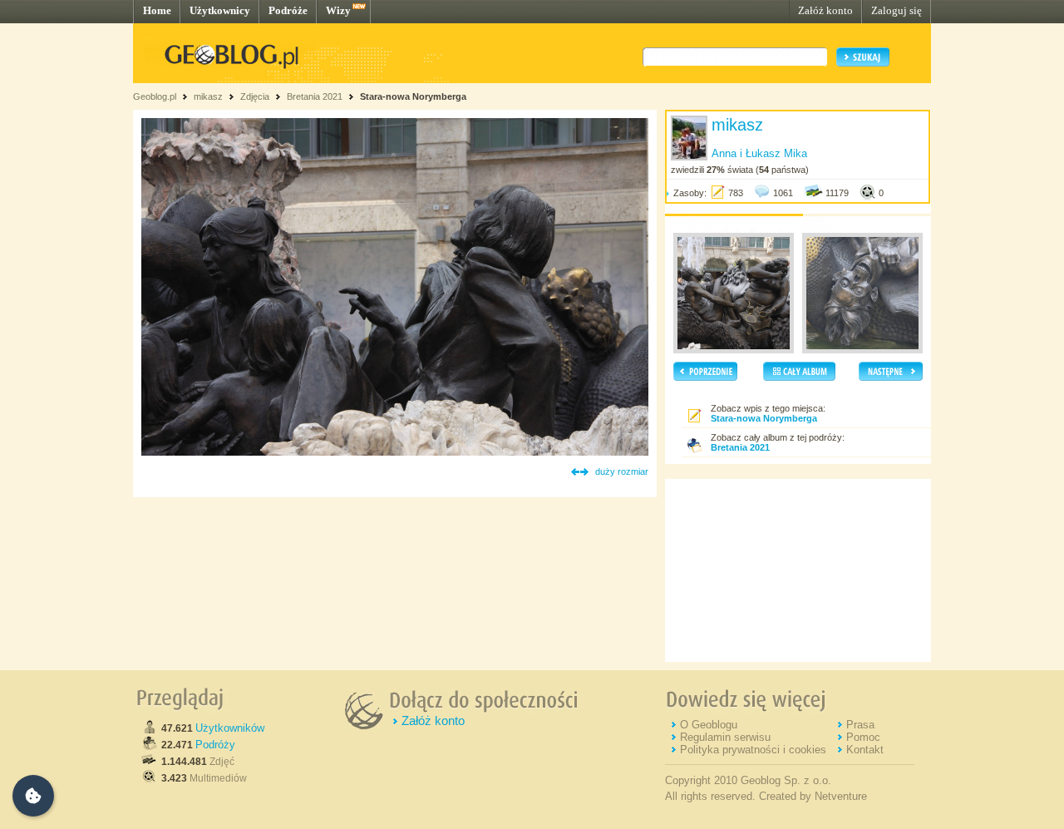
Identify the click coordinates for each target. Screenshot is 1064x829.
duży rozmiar (621, 471)
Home (157, 10)
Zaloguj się (896, 10)
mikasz (208, 96)
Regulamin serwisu (725, 737)
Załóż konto (825, 10)
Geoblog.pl (154, 96)
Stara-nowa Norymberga (413, 96)
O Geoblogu (708, 724)
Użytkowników (229, 728)
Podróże (288, 10)
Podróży (215, 744)
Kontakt (865, 749)
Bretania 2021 (314, 96)
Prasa (860, 724)
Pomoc (863, 737)
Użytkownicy (220, 10)
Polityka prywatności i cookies (753, 749)
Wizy (338, 10)
